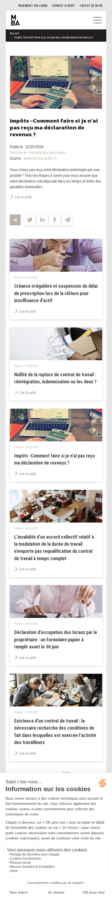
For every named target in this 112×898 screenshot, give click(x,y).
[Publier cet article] (29, 219)
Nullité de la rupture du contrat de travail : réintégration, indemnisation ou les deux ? (55, 378)
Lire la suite (23, 197)
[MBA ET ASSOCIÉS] (15, 20)
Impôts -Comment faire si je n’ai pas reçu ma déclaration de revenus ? (53, 37)
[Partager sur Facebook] (54, 219)
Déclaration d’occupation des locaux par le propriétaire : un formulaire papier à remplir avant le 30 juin (55, 640)
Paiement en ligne (33, 6)
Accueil (14, 33)
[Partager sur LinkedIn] (42, 219)
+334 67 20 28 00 (90, 6)
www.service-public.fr (40, 158)
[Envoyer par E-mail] (67, 219)
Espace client (63, 6)
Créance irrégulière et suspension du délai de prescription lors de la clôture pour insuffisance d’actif (56, 293)
